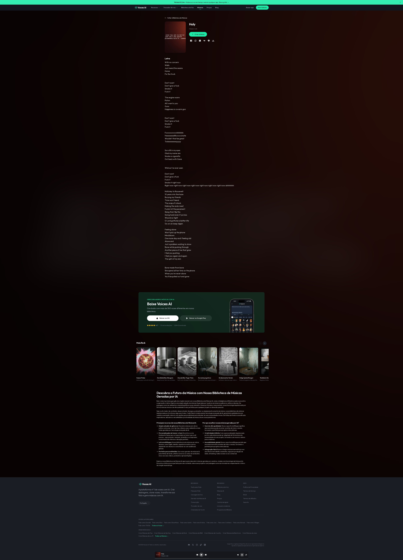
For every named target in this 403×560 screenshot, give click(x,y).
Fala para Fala (195, 491)
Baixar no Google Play (197, 318)
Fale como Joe (211, 523)
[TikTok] (201, 545)
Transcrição (195, 502)
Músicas (200, 7)
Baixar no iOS (164, 318)
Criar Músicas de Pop (145, 533)
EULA (245, 495)
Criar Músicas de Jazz (250, 533)
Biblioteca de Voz (187, 7)
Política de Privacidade (250, 487)
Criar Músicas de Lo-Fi (146, 536)
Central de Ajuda (222, 502)
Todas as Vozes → (158, 525)
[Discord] (189, 545)
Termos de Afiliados (249, 498)
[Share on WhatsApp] (196, 41)
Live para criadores (223, 506)
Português (143, 503)
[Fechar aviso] (400, 2)
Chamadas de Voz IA (198, 510)
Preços (209, 7)
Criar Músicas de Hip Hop (162, 533)
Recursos (154, 7)
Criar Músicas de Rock (179, 533)
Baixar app (250, 7)
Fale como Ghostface (171, 523)
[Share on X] (200, 41)
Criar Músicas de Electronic (232, 533)
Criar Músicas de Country (212, 533)
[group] (201, 558)
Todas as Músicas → (161, 536)
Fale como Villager (253, 523)
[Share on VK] (204, 41)
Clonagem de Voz (197, 495)
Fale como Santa (185, 523)
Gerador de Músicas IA (198, 498)
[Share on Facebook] (191, 41)
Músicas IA (220, 491)
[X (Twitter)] (193, 545)
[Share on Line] (209, 41)
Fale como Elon (157, 523)
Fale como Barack (239, 523)
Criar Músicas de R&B (196, 533)
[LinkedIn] (205, 545)
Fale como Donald (145, 523)
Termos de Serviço (249, 491)
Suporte (246, 502)
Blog (216, 7)
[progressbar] (201, 558)
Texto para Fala (196, 487)
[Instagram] (197, 545)
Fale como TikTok (144, 525)
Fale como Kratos (199, 523)
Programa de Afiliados (224, 510)
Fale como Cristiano (225, 523)
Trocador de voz (169, 7)
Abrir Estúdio (262, 7)
